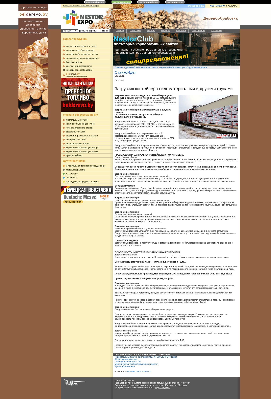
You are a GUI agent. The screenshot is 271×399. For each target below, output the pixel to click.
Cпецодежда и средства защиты (82, 181)
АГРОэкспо (72, 173)
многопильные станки (77, 120)
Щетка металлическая (126, 359)
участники (181, 30)
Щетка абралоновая (125, 366)
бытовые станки (74, 62)
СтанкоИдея (125, 72)
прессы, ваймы (74, 155)
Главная (119, 67)
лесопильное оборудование (80, 50)
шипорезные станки (76, 139)
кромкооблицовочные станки (80, 124)
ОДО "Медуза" (162, 387)
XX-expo (182, 385)
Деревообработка (220, 18)
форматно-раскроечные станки (82, 135)
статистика (216, 30)
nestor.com (95, 2)
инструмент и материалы (79, 66)
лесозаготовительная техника (81, 46)
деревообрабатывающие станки (82, 54)
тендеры (165, 30)
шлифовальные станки (77, 143)
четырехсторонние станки (79, 128)
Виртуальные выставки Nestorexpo (81, 5)
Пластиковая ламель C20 (127, 361)
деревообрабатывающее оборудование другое (183, 67)
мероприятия (198, 30)
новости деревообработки (79, 70)
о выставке (135, 30)
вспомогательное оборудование (82, 58)
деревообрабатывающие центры (82, 147)
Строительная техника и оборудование (86, 166)
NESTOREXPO (217, 6)
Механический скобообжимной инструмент (136, 364)
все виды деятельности (139, 371)
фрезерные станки (75, 131)
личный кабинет (73, 202)
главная (120, 30)
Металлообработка (75, 170)
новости (151, 30)
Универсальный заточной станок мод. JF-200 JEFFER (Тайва (146, 357)
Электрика (71, 177)
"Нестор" (185, 383)
